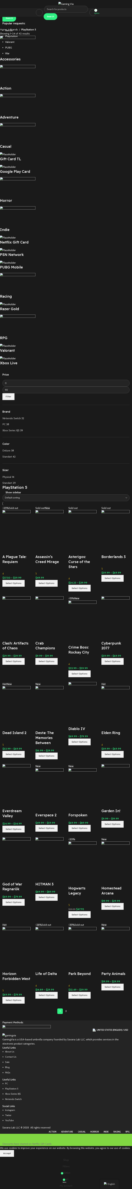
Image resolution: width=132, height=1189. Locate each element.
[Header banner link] (66, 594)
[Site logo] (66, 3)
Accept (7, 1153)
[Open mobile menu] (39, 12)
